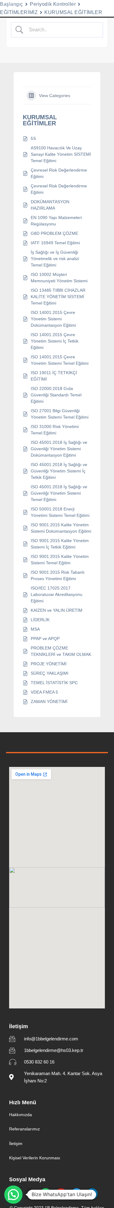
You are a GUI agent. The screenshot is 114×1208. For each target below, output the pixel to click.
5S (33, 138)
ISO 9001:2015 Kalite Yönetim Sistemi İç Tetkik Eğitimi (60, 543)
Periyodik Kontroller (53, 4)
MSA (35, 629)
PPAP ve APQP (45, 638)
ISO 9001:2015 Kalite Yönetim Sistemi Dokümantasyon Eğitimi (61, 528)
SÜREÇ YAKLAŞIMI (49, 673)
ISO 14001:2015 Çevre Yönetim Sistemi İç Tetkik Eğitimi (54, 341)
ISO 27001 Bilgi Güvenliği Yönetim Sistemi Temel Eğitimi (59, 413)
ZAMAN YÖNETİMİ (49, 701)
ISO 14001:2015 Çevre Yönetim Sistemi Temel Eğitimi (59, 360)
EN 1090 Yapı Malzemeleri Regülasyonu (56, 220)
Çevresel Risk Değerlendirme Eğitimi (59, 173)
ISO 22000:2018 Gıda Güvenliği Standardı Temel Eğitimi (56, 395)
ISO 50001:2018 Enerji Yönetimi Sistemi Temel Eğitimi (60, 512)
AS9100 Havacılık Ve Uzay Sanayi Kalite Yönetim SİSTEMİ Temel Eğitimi (61, 154)
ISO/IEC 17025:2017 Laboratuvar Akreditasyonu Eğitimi (56, 594)
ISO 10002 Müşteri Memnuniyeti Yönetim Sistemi (59, 277)
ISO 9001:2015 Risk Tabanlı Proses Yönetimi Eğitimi (58, 575)
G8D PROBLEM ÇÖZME (54, 233)
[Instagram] (30, 1193)
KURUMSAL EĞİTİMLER (73, 12)
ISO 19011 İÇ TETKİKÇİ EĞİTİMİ (54, 375)
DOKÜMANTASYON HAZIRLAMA (50, 205)
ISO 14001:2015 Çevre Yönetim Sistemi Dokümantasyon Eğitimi (53, 319)
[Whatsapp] (45, 1193)
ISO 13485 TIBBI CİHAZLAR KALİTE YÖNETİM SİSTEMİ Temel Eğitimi (58, 296)
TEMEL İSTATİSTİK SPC (54, 682)
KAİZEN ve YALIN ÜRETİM (56, 610)
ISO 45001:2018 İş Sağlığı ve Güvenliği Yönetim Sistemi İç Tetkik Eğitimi (59, 471)
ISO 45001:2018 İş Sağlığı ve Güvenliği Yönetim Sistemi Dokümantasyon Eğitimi (59, 449)
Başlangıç (11, 4)
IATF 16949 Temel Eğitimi (55, 242)
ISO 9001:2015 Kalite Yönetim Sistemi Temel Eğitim (60, 559)
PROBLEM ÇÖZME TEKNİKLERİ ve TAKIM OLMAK (61, 651)
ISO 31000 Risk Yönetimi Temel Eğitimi (55, 429)
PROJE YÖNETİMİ (49, 663)
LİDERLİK (40, 619)
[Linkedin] (92, 1193)
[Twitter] (76, 1193)
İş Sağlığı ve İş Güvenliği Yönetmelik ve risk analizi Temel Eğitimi (55, 258)
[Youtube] (61, 1193)
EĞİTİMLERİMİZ (19, 12)
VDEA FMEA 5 (44, 692)
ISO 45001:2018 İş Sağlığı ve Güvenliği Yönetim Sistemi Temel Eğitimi (59, 493)
